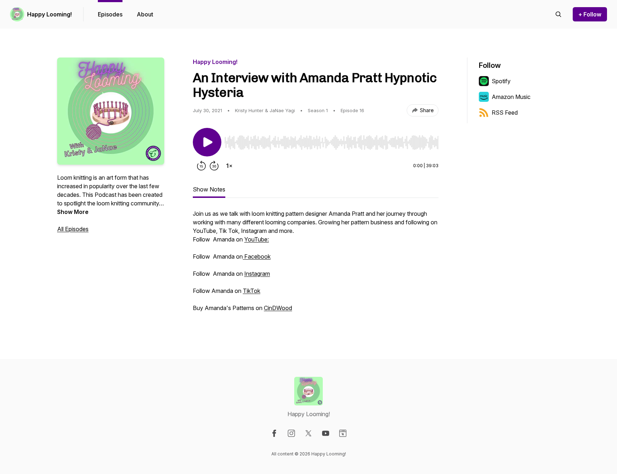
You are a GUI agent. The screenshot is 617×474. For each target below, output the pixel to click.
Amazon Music (511, 96)
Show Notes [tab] (209, 189)
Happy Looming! (49, 14)
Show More (73, 211)
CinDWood (278, 307)
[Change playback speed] (229, 166)
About (145, 14)
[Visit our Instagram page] (291, 433)
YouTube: (256, 239)
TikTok (251, 290)
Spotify (501, 81)
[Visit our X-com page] (308, 433)
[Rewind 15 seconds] (201, 166)
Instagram (257, 273)
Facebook (257, 256)
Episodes (110, 14)
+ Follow (589, 14)
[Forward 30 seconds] (214, 166)
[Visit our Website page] (342, 433)
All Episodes (73, 229)
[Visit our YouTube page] (325, 433)
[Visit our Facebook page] (274, 433)
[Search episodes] (558, 14)
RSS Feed (505, 112)
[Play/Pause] (207, 142)
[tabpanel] (315, 264)
